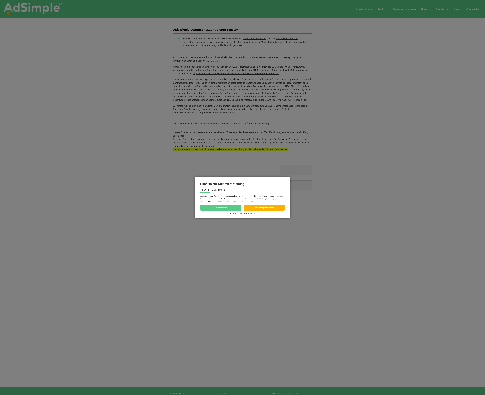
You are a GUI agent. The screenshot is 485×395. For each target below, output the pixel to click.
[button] (220, 208)
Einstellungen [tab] (218, 190)
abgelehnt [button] (275, 199)
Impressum (234, 213)
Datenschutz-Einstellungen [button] (231, 201)
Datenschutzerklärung (247, 213)
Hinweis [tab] (205, 190)
